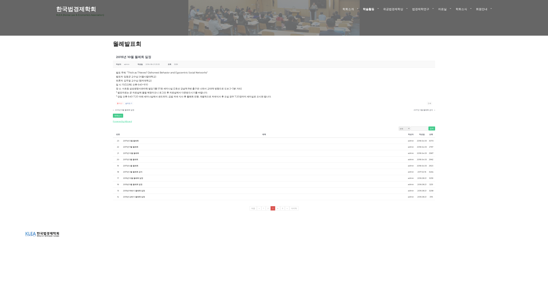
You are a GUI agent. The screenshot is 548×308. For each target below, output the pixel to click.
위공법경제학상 (393, 9)
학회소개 (348, 9)
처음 (253, 208)
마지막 (294, 208)
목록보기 (118, 116)
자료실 (442, 9)
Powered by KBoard (122, 121)
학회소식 (461, 9)
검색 (432, 128)
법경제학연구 (420, 9)
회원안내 (481, 9)
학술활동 (368, 9)
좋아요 (120, 103)
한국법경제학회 (76, 8)
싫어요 (128, 103)
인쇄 (429, 103)
